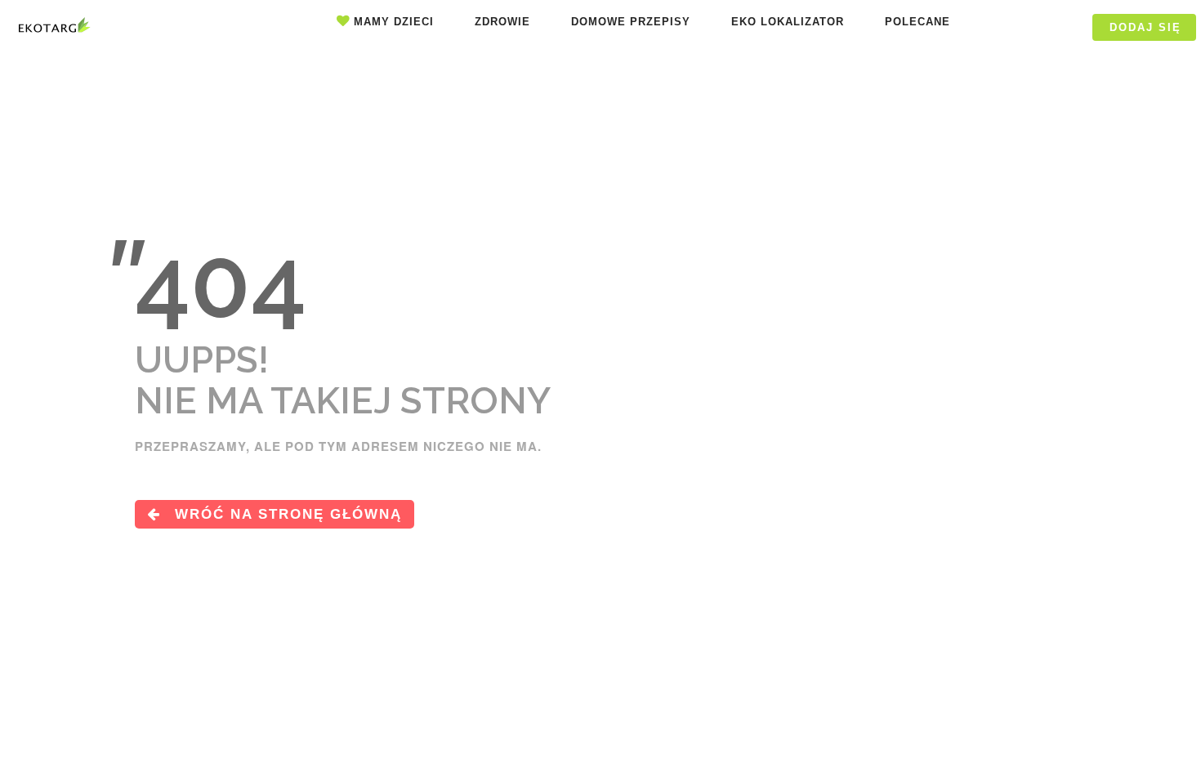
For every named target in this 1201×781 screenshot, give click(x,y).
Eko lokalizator (787, 22)
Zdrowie (502, 22)
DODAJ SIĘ (1145, 27)
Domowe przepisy (630, 22)
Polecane (917, 22)
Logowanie (1031, 27)
